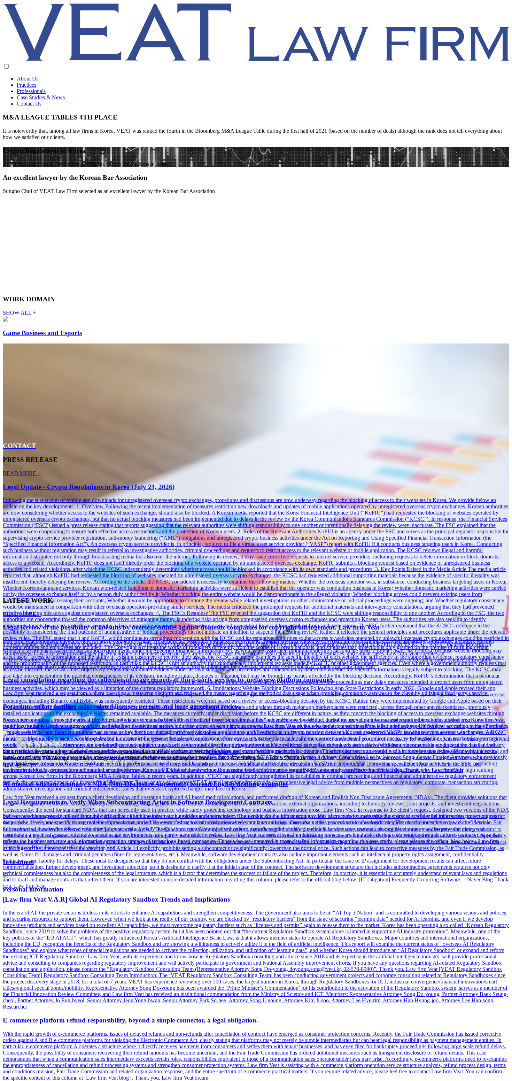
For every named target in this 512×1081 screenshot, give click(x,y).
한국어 (24, 765)
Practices (26, 85)
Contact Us (29, 104)
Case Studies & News (41, 97)
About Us (27, 79)
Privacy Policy (225, 752)
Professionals (31, 91)
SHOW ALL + (19, 313)
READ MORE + (22, 473)
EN (8, 765)
